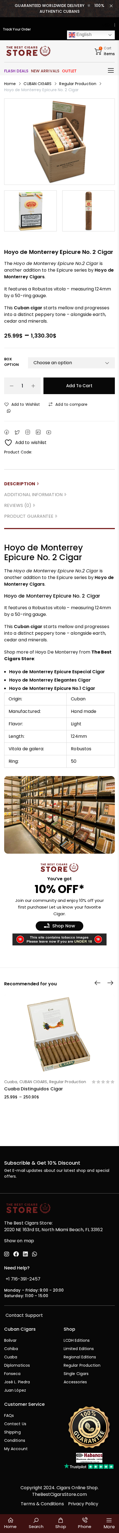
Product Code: (18, 452)
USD (106, 25)
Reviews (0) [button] (17, 505)
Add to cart (79, 386)
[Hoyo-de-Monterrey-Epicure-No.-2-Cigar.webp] (59, 141)
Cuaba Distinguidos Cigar (33, 1089)
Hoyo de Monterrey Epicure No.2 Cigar (56, 571)
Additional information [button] (33, 494)
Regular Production (77, 83)
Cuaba (10, 1082)
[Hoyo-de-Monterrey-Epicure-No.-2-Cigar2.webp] (30, 210)
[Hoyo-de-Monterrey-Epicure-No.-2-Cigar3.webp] (88, 210)
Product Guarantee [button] (28, 516)
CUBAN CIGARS (37, 83)
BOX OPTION (11, 361)
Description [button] (19, 484)
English (83, 34)
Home (10, 83)
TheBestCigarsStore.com (59, 1494)
